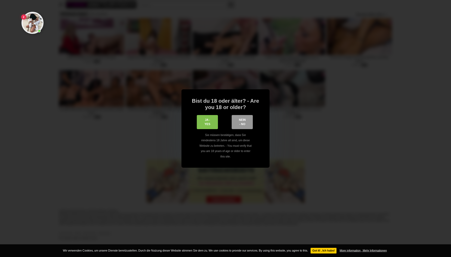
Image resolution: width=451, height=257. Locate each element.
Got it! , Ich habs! (323, 250)
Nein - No (242, 122)
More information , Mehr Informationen (363, 250)
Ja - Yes (207, 122)
